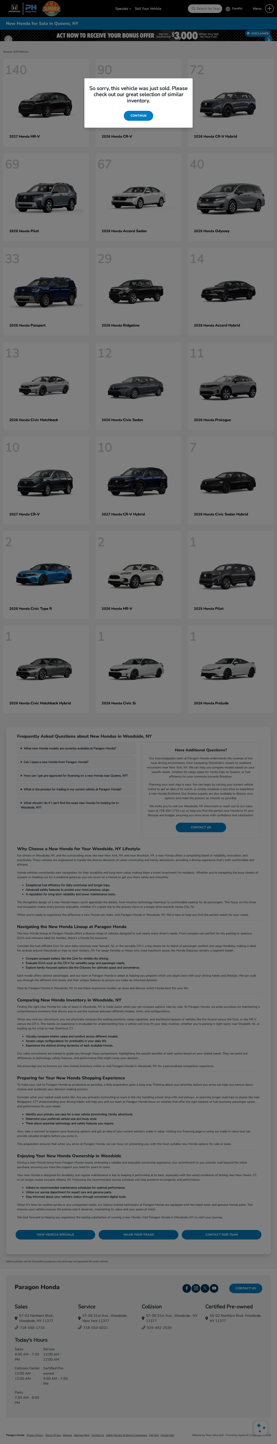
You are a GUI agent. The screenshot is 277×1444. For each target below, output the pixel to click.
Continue (138, 116)
